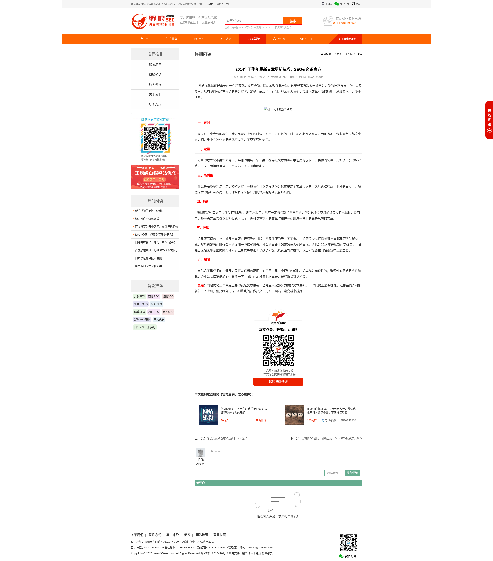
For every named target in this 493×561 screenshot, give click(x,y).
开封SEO (139, 296)
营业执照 (219, 535)
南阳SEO (153, 296)
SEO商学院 (252, 39)
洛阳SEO (168, 296)
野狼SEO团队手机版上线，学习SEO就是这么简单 (332, 438)
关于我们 (155, 94)
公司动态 (225, 39)
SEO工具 (306, 39)
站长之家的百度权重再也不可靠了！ (228, 438)
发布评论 (352, 472)
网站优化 (159, 319)
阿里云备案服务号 (145, 327)
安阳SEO (156, 304)
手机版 (328, 4)
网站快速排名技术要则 (148, 258)
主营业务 (171, 39)
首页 (337, 54)
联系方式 (155, 104)
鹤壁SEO (139, 311)
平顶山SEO (141, 304)
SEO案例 (198, 39)
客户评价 (279, 39)
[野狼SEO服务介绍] (155, 188)
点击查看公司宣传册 (217, 4)
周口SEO (153, 311)
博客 (357, 4)
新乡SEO (168, 311)
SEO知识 (155, 74)
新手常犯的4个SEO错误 (149, 210)
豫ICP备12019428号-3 (214, 553)
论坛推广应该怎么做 (147, 218)
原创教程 (155, 84)
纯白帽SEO (237, 27)
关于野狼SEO (347, 39)
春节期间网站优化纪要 (148, 266)
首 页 (144, 39)
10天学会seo (249, 27)
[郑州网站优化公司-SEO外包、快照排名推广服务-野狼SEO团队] (155, 21)
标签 (187, 535)
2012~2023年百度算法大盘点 (276, 27)
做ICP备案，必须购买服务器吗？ (154, 234)
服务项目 (155, 64)
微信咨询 (344, 4)
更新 (258, 27)
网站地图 (202, 535)
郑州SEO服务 (142, 319)
